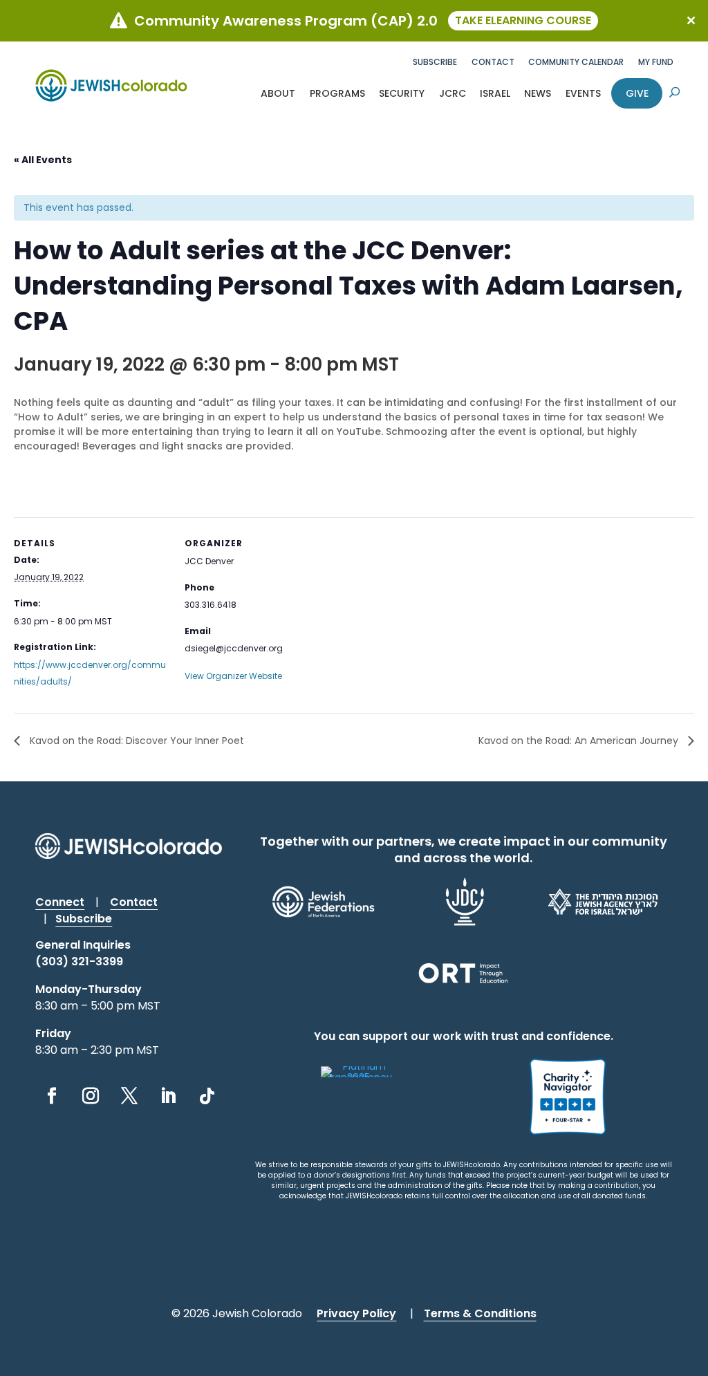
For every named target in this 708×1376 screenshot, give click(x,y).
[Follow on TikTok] (206, 1096)
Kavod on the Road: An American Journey (579, 740)
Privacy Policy (356, 1313)
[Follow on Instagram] (90, 1096)
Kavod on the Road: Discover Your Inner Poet (135, 740)
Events (583, 93)
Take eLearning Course (523, 20)
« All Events (43, 160)
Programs (337, 93)
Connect (59, 902)
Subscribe (435, 62)
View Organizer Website (233, 676)
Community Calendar (576, 62)
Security (402, 93)
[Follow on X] (129, 1096)
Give (637, 93)
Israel (495, 93)
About (278, 93)
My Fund (655, 62)
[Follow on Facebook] (51, 1096)
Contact (493, 62)
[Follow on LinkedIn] (168, 1096)
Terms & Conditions (480, 1313)
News (537, 93)
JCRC (452, 93)
